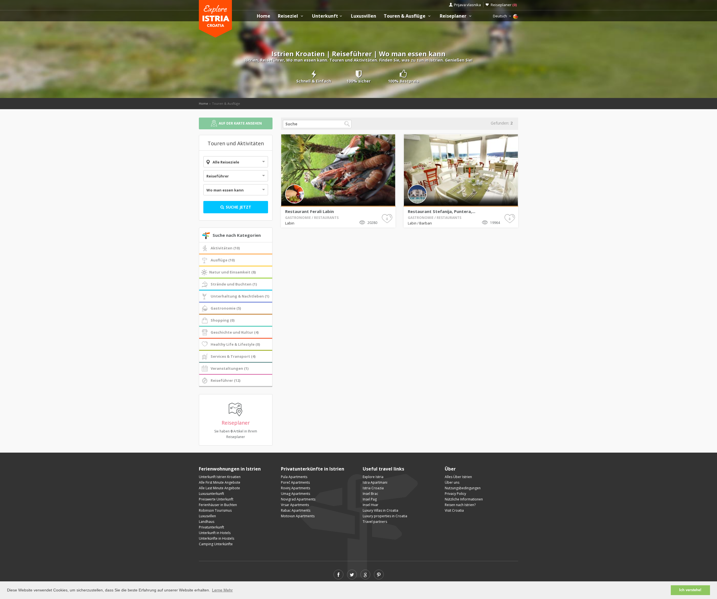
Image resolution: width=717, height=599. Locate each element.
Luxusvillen (363, 16)
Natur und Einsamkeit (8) (232, 272)
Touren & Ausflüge (405, 16)
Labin (289, 223)
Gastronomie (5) (226, 308)
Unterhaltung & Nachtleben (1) (240, 296)
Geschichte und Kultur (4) (235, 332)
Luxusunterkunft (211, 493)
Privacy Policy (455, 493)
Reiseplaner (504, 4)
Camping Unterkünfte (216, 544)
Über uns (452, 482)
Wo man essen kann (225, 190)
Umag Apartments (295, 493)
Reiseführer (217, 176)
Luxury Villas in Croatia (380, 510)
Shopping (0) (222, 320)
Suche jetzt (238, 207)
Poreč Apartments (295, 482)
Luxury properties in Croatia (385, 516)
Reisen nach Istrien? (460, 504)
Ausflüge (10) (223, 260)
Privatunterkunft (211, 527)
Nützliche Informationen (464, 499)
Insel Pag (370, 499)
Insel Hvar (370, 504)
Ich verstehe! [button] (690, 590)
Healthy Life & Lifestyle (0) (235, 344)
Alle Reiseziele (226, 162)
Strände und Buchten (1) (234, 284)
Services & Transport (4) (233, 356)
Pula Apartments (294, 476)
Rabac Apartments (295, 510)
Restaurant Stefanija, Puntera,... (441, 211)
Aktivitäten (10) (225, 248)
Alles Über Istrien (458, 476)
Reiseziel (288, 16)
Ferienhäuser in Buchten (218, 504)
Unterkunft (325, 16)
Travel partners (375, 521)
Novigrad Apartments (298, 499)
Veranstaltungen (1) (229, 368)
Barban (425, 223)
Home (263, 16)
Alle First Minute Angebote (219, 482)
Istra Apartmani (375, 482)
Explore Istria (373, 476)
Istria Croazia (373, 488)
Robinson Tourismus (215, 510)
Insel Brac (370, 493)
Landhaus (206, 521)
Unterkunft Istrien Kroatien (220, 476)
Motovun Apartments (298, 516)
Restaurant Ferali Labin (309, 211)
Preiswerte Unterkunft (216, 499)
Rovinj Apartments (295, 488)
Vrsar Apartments (295, 504)
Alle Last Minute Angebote (219, 488)
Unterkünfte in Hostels (216, 538)
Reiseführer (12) (225, 380)
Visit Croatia (454, 510)
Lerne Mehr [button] (222, 590)
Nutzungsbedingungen (463, 488)
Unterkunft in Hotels (215, 532)
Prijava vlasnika (467, 4)
